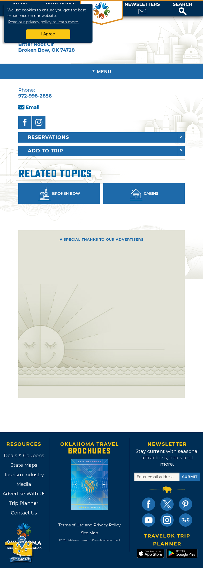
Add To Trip (45, 151)
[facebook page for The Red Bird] (24, 122)
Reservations (48, 137)
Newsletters (142, 4)
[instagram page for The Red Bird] (38, 122)
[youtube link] (148, 520)
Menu (101, 71)
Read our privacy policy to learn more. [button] (43, 22)
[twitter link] (167, 504)
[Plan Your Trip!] (19, 549)
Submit (189, 476)
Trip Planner (23, 503)
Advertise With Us (24, 494)
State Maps (24, 465)
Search (182, 4)
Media (23, 484)
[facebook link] (148, 504)
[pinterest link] (185, 504)
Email (32, 107)
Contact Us (24, 513)
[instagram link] (167, 520)
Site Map (89, 532)
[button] (182, 8)
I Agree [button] (48, 34)
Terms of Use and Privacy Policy (89, 524)
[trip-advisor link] (185, 520)
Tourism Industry (24, 475)
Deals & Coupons (24, 456)
